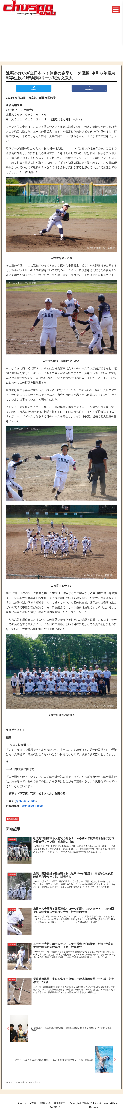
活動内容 (46, 1103)
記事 (34, 1103)
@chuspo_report (32, 805)
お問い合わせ (58, 1107)
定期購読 (60, 1103)
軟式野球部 (13, 819)
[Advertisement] (61, 40)
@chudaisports (26, 801)
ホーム (23, 1103)
